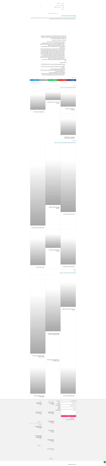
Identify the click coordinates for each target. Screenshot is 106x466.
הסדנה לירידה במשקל (57, 7)
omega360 (69, 464)
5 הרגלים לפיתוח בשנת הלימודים (39, 403)
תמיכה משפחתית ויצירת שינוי (69, 395)
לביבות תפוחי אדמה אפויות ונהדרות (51, 440)
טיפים (57, 5)
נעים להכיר (58, 3)
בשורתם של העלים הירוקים (39, 111)
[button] (40, 6)
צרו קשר (63, 9)
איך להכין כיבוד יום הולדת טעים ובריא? (38, 412)
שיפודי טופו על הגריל (40, 267)
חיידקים (53, 43)
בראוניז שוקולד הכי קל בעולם (69, 266)
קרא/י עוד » (52, 404)
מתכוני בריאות (62, 5)
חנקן (62, 43)
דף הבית (63, 3)
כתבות (63, 7)
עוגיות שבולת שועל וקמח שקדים (38, 227)
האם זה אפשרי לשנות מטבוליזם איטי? (38, 427)
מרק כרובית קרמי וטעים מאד (69, 214)
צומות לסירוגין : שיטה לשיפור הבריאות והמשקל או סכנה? (38, 436)
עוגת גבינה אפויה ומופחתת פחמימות (51, 412)
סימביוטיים (50, 43)
